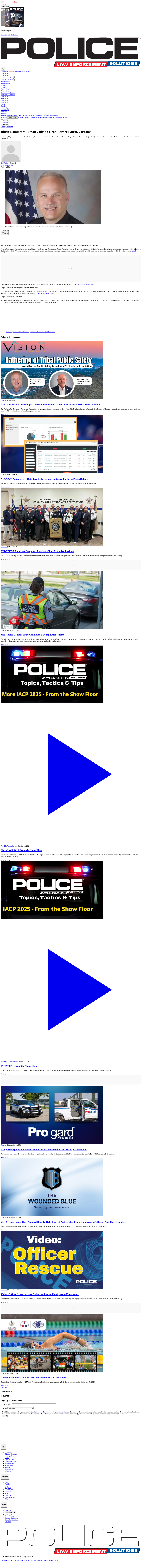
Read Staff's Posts (7, 165)
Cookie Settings (13, 117)
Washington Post (43, 293)
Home (3, 127)
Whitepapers (24, 115)
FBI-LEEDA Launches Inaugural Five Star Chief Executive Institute (37, 551)
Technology (5, 100)
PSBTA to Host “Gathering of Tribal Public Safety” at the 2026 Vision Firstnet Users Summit (50, 404)
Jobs (56, 115)
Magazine (17, 115)
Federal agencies (11, 332)
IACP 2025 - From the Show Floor (19, 1066)
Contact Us (22, 117)
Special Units (5, 96)
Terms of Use (14, 1560)
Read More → (5, 414)
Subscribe (4, 35)
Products (42, 115)
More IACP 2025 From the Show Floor (21, 850)
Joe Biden (20, 332)
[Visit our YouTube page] (8, 1396)
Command (4, 73)
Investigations (5, 81)
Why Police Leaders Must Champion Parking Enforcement (32, 634)
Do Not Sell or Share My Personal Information (43, 1560)
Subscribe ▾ (5, 6)
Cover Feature (9, 2)
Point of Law (5, 89)
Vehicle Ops (5, 108)
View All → (5, 1387)
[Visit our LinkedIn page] (6, 1396)
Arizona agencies (28, 332)
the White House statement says (83, 284)
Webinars (30, 2)
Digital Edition (13, 35)
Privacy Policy (5, 1560)
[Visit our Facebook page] (2, 1396)
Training (3, 104)
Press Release (30, 117)
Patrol (3, 85)
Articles (19, 2)
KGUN (134, 251)
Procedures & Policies (8, 93)
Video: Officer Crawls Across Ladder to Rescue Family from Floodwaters (40, 1294)
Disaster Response (7, 77)
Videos (24, 2)
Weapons (4, 112)
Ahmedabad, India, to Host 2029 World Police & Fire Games (33, 1377)
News (15, 2)
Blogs (12, 115)
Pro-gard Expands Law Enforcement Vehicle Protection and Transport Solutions (44, 1149)
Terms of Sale (23, 1560)
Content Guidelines (41, 117)
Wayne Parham (12, 846)
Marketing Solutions (54, 117)
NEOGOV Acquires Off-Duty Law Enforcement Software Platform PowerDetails (44, 479)
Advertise (4, 117)
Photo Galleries (50, 115)
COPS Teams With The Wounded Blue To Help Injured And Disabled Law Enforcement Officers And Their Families (63, 1222)
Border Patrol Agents (41, 332)
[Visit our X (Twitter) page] (4, 1396)
